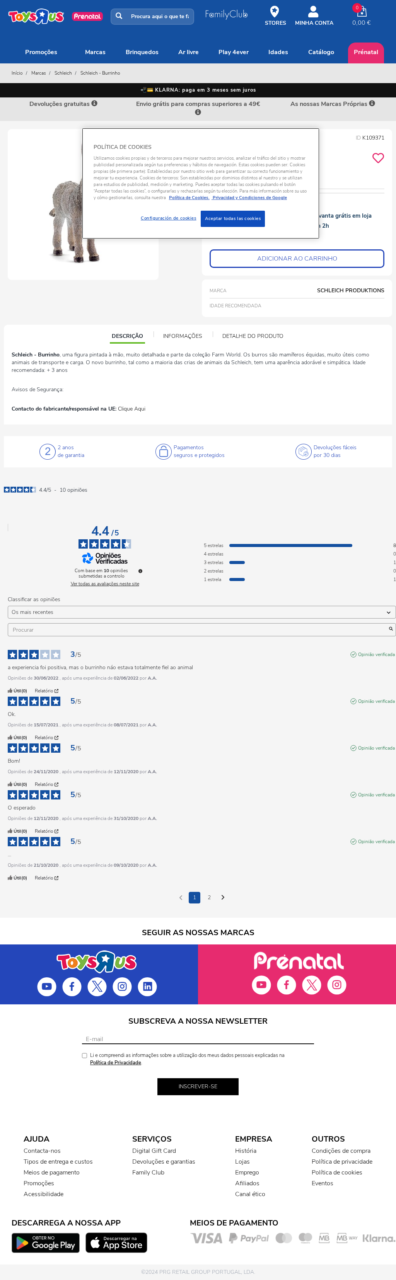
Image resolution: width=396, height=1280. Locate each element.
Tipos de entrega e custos (58, 1161)
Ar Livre (188, 52)
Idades (278, 52)
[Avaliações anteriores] (180, 896)
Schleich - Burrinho (100, 73)
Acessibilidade (43, 1194)
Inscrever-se (198, 1086)
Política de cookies (337, 1172)
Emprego (247, 1172)
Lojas (242, 1161)
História (245, 1151)
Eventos (322, 1183)
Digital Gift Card (154, 1151)
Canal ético (250, 1194)
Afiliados (247, 1183)
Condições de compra (341, 1151)
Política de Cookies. (189, 197)
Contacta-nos (42, 1151)
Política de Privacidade (115, 1062)
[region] (200, 183)
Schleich (63, 73)
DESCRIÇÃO (128, 337)
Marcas (95, 52)
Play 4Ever (233, 52)
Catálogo (321, 52)
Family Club (148, 1172)
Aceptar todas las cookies (233, 218)
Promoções (41, 52)
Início (17, 73)
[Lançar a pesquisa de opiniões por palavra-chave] (391, 630)
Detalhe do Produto (252, 336)
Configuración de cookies (168, 218)
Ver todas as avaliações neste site (105, 583)
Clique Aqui (131, 408)
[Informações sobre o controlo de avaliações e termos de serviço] (140, 571)
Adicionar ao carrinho (297, 258)
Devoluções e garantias (163, 1161)
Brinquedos (142, 52)
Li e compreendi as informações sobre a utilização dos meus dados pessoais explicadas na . (187, 1059)
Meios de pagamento (52, 1172)
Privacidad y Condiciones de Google (249, 197)
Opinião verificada (376, 654)
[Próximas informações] (223, 898)
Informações (182, 336)
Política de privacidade (342, 1161)
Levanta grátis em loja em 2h (342, 221)
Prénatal (366, 52)
